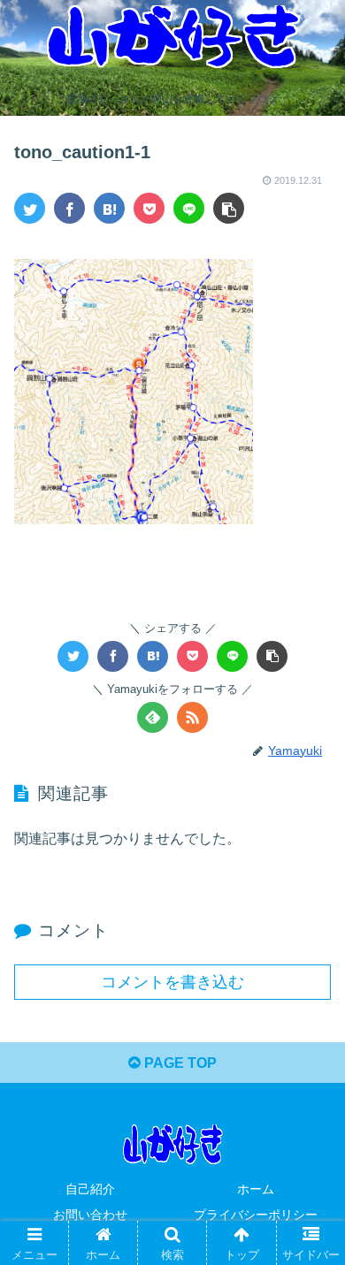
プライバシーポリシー (256, 1215)
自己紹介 (90, 1189)
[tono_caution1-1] (109, 208)
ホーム (255, 1189)
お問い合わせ (90, 1215)
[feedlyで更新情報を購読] (152, 717)
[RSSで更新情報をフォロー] (192, 717)
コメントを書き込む (172, 982)
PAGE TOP (179, 1063)
